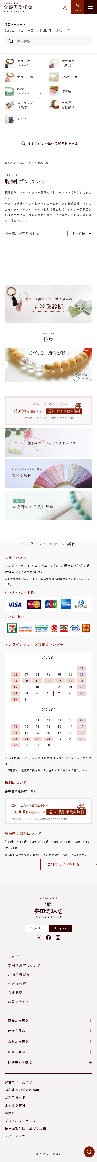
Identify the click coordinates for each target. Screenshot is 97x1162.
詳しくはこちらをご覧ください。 (69, 770)
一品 (30, 30)
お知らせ (12, 1113)
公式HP (36, 928)
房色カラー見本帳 (18, 1082)
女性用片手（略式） (70, 63)
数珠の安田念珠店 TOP (19, 163)
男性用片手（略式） (25, 63)
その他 (22, 119)
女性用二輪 (25, 77)
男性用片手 (62, 30)
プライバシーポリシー (22, 1120)
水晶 (21, 30)
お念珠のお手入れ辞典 (22, 1089)
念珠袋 (66, 91)
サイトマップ (15, 1136)
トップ (13, 956)
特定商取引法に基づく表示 (25, 1128)
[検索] (10, 41)
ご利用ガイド (15, 1097)
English (60, 928)
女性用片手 (44, 30)
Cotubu (10, 30)
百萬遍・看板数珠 (68, 105)
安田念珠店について (24, 965)
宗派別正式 (70, 77)
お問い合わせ (19, 1001)
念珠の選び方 (19, 974)
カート (77, 10)
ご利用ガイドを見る (63, 864)
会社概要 (15, 992)
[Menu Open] (90, 7)
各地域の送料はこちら (21, 791)
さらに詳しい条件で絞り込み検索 (53, 143)
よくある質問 (15, 1105)
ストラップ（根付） (25, 105)
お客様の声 (17, 983)
